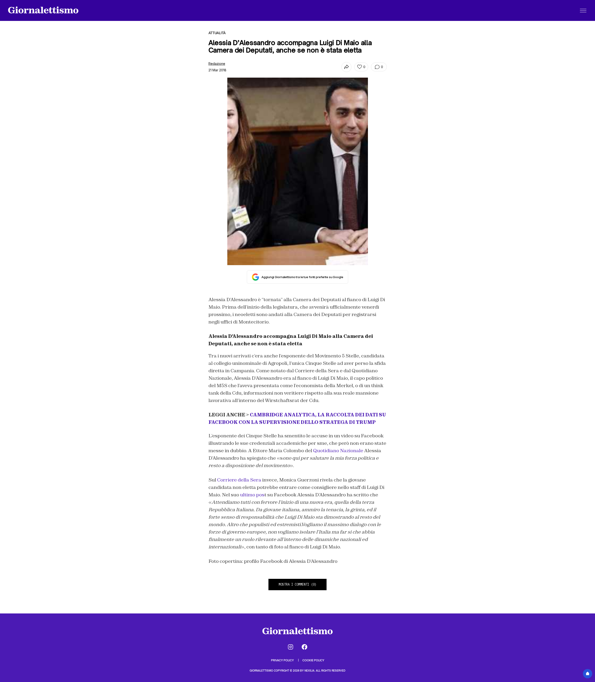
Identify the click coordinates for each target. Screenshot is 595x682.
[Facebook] (304, 647)
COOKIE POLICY (313, 660)
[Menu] (583, 10)
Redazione (216, 64)
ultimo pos (252, 495)
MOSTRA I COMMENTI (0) (297, 584)
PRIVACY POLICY (282, 660)
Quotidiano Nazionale (337, 451)
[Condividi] (346, 67)
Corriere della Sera (239, 480)
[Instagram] (290, 647)
